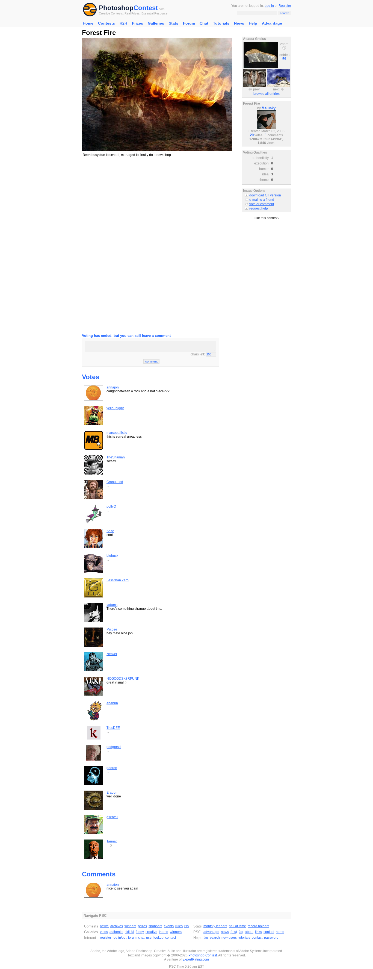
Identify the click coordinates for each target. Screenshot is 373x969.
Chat (204, 23)
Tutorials (221, 23)
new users (229, 937)
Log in (269, 6)
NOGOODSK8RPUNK (122, 679)
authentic (116, 932)
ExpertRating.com (195, 959)
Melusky (269, 108)
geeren (111, 768)
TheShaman (115, 457)
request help (258, 208)
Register (285, 6)
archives (116, 926)
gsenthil (112, 817)
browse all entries (266, 94)
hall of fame (237, 926)
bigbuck (112, 556)
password (271, 937)
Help (253, 23)
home (280, 932)
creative (151, 932)
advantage (211, 932)
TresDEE (113, 728)
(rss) (233, 932)
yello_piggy (115, 408)
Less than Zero (117, 580)
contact (170, 937)
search (215, 937)
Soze (110, 531)
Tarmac (111, 841)
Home (88, 23)
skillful (129, 932)
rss (186, 926)
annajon (112, 387)
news (225, 932)
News (239, 23)
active (104, 926)
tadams (111, 605)
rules (179, 926)
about (249, 932)
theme (163, 932)
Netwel (111, 654)
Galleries (156, 23)
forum (132, 937)
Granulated (114, 482)
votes (104, 932)
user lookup (155, 937)
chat (141, 937)
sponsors (155, 926)
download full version (265, 195)
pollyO (111, 506)
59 (284, 59)
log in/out (119, 937)
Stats (173, 23)
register (105, 937)
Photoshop (116, 7)
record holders (258, 926)
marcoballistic (116, 433)
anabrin (112, 703)
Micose (111, 629)
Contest (146, 7)
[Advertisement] (157, 199)
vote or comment (261, 204)
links (258, 932)
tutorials (244, 937)
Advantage (272, 23)
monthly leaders (215, 926)
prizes (142, 926)
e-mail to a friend (261, 200)
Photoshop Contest (202, 955)
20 (252, 135)
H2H (123, 23)
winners (130, 926)
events (169, 926)
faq (241, 932)
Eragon (111, 792)
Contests (106, 23)
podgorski (113, 747)
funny (140, 932)
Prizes (137, 23)
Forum (189, 23)
